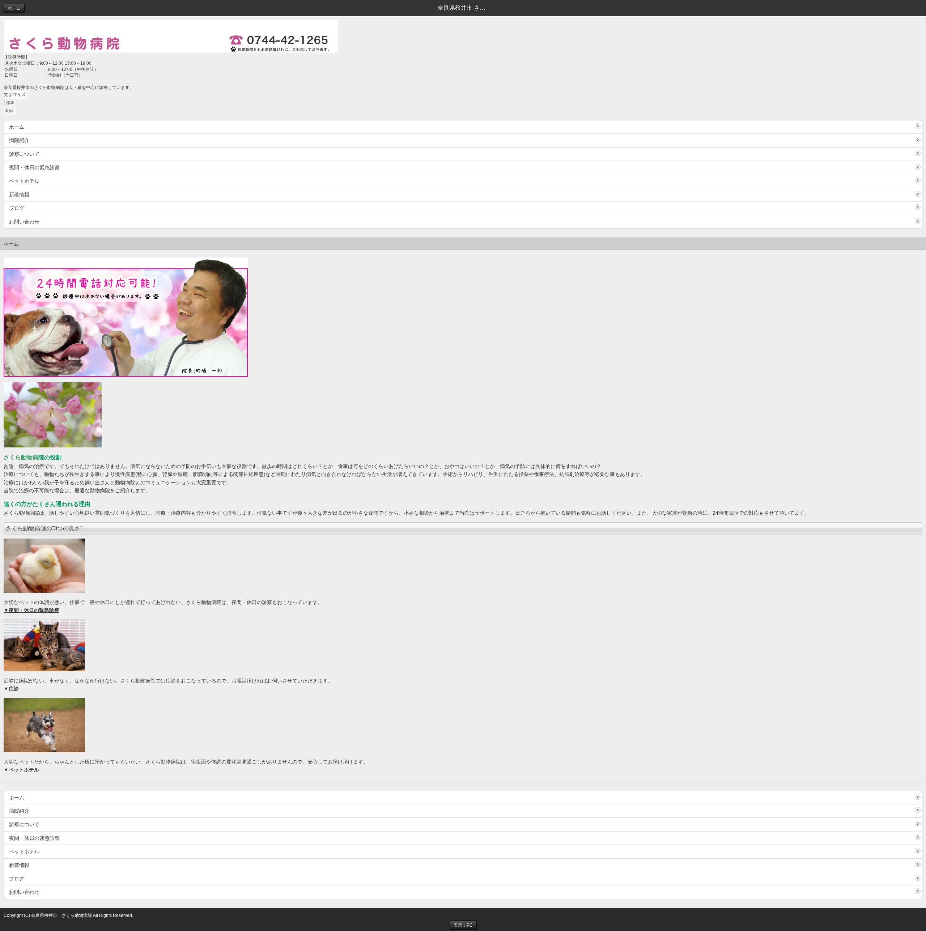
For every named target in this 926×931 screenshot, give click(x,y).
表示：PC (463, 925)
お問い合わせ (24, 222)
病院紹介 (19, 140)
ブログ (16, 208)
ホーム (14, 8)
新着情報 (19, 194)
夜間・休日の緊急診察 (34, 167)
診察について (24, 154)
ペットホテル (24, 181)
